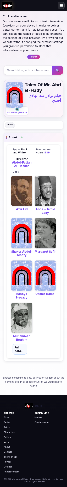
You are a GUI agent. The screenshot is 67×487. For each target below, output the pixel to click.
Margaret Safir (45, 251)
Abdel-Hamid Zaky (45, 210)
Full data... (19, 349)
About (10, 124)
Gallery (7, 437)
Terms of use (11, 457)
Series (7, 422)
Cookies (8, 466)
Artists (7, 427)
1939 (46, 152)
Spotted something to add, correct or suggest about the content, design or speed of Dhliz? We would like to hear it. (33, 381)
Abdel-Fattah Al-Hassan (22, 164)
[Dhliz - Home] (7, 5)
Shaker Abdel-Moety (21, 253)
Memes (38, 417)
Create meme (42, 422)
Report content (11, 471)
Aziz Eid (22, 209)
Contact (8, 452)
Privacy (7, 461)
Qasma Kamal (45, 294)
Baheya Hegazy (21, 295)
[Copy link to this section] (21, 137)
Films (6, 417)
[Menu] (61, 5)
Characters (9, 432)
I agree (33, 56)
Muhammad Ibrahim (21, 337)
